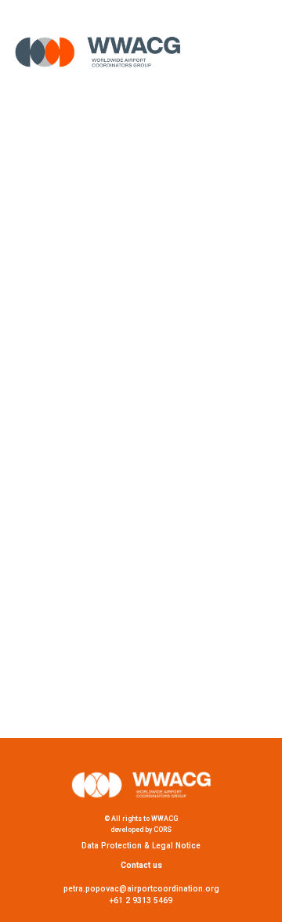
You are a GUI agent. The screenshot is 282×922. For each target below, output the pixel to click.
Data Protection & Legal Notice (141, 845)
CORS (163, 829)
